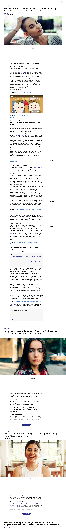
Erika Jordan (6, 13)
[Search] (59, 2)
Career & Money (48, 1)
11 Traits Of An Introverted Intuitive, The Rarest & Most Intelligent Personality (26, 264)
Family (28, 1)
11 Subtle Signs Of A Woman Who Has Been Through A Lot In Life (26, 261)
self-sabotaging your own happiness (23, 135)
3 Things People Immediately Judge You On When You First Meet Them (26, 257)
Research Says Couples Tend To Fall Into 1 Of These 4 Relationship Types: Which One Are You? (27, 319)
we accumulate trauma (25, 283)
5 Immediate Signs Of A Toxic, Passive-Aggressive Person (25, 259)
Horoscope (22, 1)
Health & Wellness (41, 1)
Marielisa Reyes (7, 527)
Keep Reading (26, 424)
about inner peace (21, 72)
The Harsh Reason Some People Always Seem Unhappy (27, 301)
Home (5, 5)
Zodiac (18, 1)
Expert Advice (53, 1)
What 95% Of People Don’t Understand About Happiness (27, 92)
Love (16, 1)
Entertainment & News (34, 1)
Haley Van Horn (7, 336)
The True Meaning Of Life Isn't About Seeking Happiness (27, 209)
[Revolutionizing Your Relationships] (8, 2)
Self (25, 1)
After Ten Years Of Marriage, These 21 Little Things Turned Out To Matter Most (26, 315)
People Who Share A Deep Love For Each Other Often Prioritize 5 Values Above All (26, 312)
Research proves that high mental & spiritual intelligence (24, 495)
